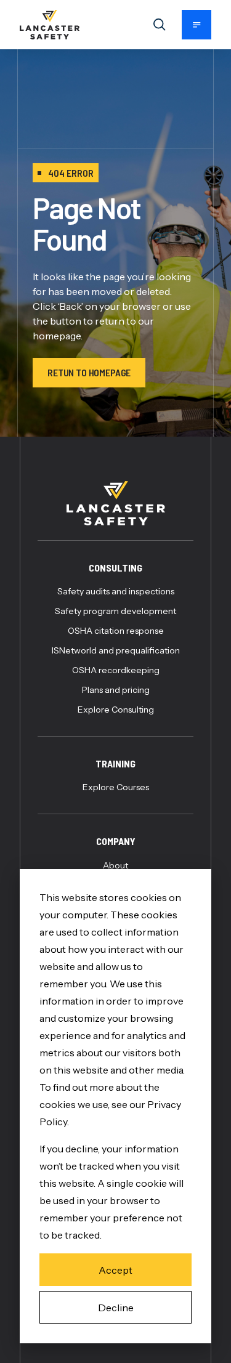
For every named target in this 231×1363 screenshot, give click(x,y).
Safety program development (115, 611)
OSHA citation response (116, 630)
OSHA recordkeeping (116, 670)
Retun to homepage (89, 372)
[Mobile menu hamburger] (196, 24)
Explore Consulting (116, 709)
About (115, 865)
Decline (116, 1307)
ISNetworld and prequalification (116, 650)
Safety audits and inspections (115, 591)
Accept (115, 1270)
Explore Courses (116, 787)
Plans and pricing (116, 689)
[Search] (159, 24)
